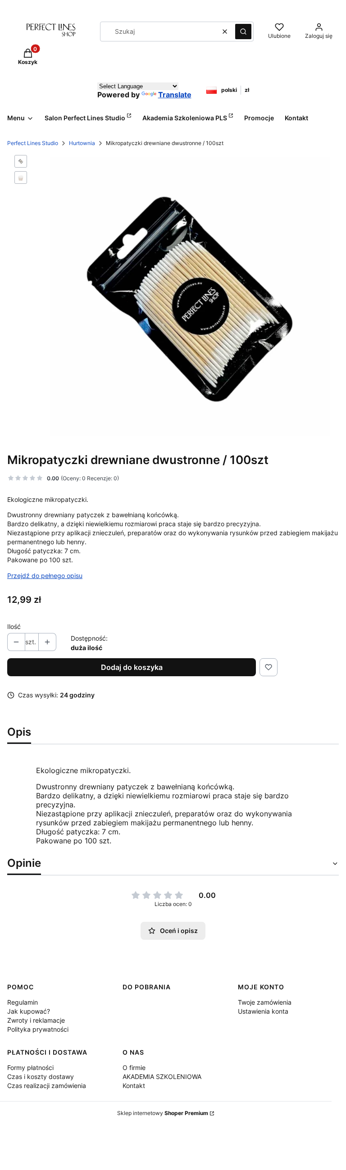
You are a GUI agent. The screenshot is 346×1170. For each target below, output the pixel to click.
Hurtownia (82, 143)
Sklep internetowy (162, 1113)
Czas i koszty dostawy (40, 1076)
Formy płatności (30, 1067)
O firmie (134, 1067)
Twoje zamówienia (264, 1002)
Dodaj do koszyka (132, 667)
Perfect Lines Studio (32, 143)
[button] (243, 31)
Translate (174, 94)
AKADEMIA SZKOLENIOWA (162, 1076)
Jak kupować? (28, 1011)
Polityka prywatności (37, 1029)
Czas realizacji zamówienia (46, 1085)
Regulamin (22, 1002)
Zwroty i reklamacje (36, 1020)
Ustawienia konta (263, 1011)
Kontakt (134, 1085)
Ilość (14, 626)
